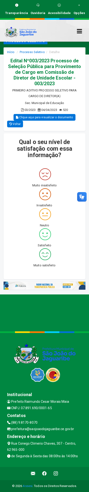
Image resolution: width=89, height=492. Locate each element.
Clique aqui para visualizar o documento (46, 117)
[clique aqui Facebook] (44, 473)
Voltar (16, 124)
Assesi (28, 486)
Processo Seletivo (32, 52)
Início (11, 52)
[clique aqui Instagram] (56, 473)
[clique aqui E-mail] (33, 473)
